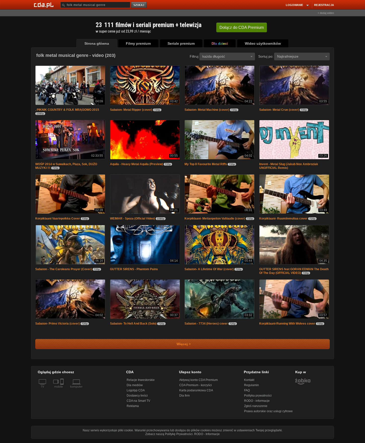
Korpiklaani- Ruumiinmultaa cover (283, 220)
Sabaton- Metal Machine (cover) (206, 110)
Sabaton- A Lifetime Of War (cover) (209, 271)
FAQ (247, 393)
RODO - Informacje (207, 436)
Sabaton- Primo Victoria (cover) (57, 326)
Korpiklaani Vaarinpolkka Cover (57, 220)
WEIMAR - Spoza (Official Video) (132, 220)
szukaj (139, 5)
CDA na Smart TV (138, 403)
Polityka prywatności (258, 398)
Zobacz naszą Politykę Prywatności (169, 436)
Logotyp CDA (136, 393)
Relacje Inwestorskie (141, 382)
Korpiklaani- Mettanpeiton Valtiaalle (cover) (214, 220)
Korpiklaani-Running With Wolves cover (287, 326)
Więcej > (183, 346)
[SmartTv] (62, 392)
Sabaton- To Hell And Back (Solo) (133, 326)
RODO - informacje (257, 403)
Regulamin (251, 387)
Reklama (133, 408)
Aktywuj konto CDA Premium (198, 382)
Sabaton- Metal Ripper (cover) (131, 110)
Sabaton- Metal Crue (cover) (279, 110)
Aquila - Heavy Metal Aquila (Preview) (136, 165)
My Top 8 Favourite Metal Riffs (205, 165)
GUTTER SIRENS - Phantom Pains (134, 271)
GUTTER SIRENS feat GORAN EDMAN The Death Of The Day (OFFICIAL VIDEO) (293, 273)
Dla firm (184, 398)
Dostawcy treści (137, 398)
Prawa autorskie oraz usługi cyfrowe (268, 413)
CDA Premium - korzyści (195, 387)
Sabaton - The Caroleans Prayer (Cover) (63, 271)
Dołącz (241, 27)
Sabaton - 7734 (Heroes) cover (206, 326)
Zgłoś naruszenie (255, 408)
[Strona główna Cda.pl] (44, 4)
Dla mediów (135, 387)
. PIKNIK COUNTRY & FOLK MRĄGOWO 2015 (67, 110)
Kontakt (249, 382)
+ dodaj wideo (326, 12)
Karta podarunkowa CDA (196, 393)
